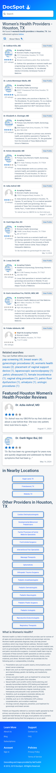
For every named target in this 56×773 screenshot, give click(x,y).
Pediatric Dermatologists (28, 588)
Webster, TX (28, 494)
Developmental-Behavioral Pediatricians (28, 523)
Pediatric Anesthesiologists (28, 580)
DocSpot (13, 6)
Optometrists (28, 565)
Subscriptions (9, 741)
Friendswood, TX (28, 486)
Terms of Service (35, 757)
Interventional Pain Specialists (28, 550)
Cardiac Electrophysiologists (28, 515)
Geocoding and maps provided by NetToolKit (22, 762)
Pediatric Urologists (28, 610)
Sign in (6, 752)
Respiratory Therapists (28, 625)
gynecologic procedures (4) (18, 363)
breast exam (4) (33, 359)
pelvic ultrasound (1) (15, 374)
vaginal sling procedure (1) (22, 378)
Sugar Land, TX (28, 479)
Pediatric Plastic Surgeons (28, 603)
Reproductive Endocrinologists (28, 618)
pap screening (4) (12, 359)
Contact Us (32, 732)
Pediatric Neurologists (28, 595)
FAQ (30, 736)
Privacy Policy (34, 752)
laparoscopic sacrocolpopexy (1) (34, 370)
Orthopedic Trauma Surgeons (28, 572)
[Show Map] (4, 39)
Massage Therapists (28, 557)
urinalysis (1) (28, 382)
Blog (6, 736)
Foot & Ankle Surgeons (28, 542)
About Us (8, 732)
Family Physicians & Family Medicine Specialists (28, 533)
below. (21, 34)
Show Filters (14, 39)
